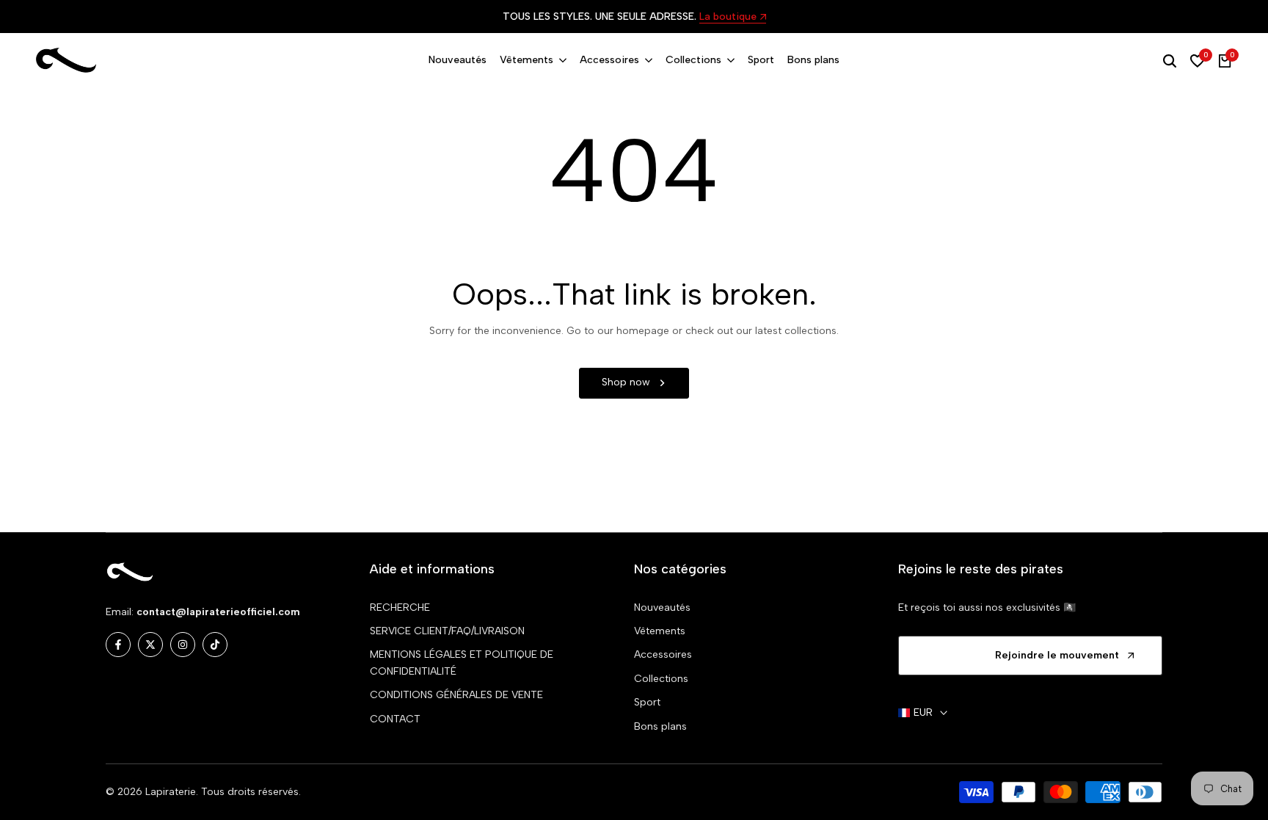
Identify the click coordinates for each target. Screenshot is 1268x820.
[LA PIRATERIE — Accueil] (66, 60)
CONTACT (395, 719)
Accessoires (663, 654)
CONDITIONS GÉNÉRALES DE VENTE (456, 695)
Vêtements (659, 631)
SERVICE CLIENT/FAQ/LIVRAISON (447, 631)
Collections (661, 678)
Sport (647, 702)
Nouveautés (662, 607)
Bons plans (660, 726)
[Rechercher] (1169, 61)
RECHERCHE (400, 607)
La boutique (728, 17)
